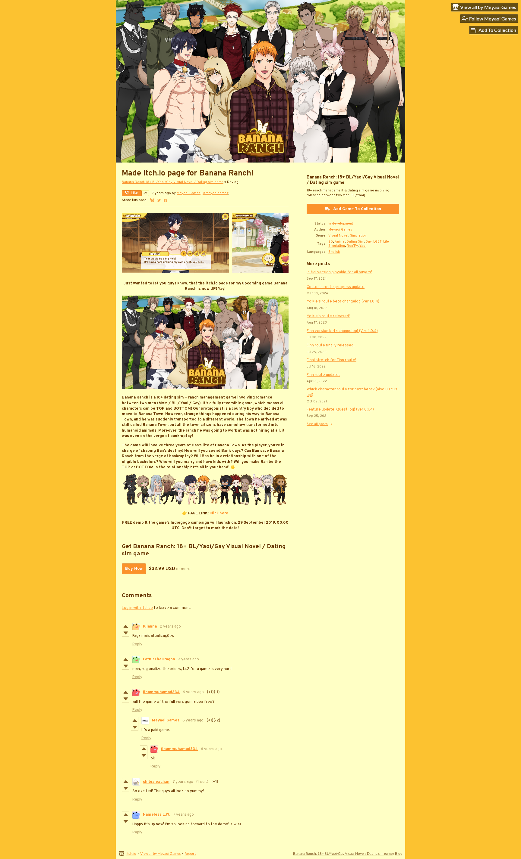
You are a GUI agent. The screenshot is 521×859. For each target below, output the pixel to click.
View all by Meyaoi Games (160, 853)
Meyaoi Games (189, 193)
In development (340, 224)
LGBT (377, 242)
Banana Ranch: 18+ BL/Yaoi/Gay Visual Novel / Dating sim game (172, 182)
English (334, 252)
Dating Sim (355, 242)
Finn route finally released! (331, 345)
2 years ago (170, 626)
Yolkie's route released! (328, 316)
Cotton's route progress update (336, 287)
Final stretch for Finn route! (331, 360)
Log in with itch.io (137, 608)
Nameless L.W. (156, 814)
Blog (398, 853)
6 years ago (193, 692)
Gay (368, 242)
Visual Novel (338, 236)
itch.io (131, 853)
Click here (219, 513)
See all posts (317, 424)
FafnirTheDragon (159, 659)
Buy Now (134, 568)
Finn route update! (323, 375)
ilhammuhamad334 (161, 692)
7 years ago (182, 782)
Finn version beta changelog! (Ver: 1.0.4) (342, 331)
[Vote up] (125, 626)
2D (330, 242)
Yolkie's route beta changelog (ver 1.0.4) (343, 301)
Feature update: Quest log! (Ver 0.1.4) (340, 409)
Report (190, 853)
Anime (340, 242)
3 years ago (188, 659)
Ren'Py (352, 246)
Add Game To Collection (357, 209)
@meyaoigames (215, 193)
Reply (137, 644)
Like (134, 193)
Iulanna (150, 626)
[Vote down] (125, 633)
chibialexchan (156, 782)
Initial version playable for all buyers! (339, 272)
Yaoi (362, 246)
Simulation (358, 236)
